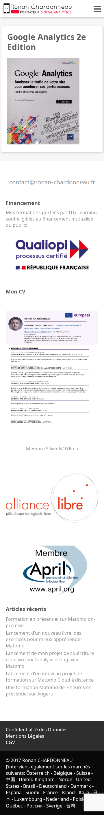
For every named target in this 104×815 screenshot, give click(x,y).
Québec (14, 806)
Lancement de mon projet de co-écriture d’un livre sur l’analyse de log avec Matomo (50, 659)
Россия (34, 806)
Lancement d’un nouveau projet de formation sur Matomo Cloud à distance (50, 676)
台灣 (70, 806)
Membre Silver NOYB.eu (52, 448)
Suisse (83, 773)
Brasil (29, 786)
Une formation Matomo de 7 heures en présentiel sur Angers (49, 690)
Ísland (68, 792)
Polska (80, 799)
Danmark (80, 786)
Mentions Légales (25, 736)
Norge (65, 779)
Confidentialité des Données (37, 729)
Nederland (57, 799)
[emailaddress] (52, 187)
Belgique (63, 773)
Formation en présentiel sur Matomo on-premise (50, 622)
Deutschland (53, 786)
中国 (10, 779)
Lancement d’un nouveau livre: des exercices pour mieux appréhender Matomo (44, 639)
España (14, 792)
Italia (84, 792)
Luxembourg (28, 799)
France (50, 792)
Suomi (32, 792)
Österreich (38, 773)
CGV (10, 742)
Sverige (54, 806)
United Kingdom (37, 779)
